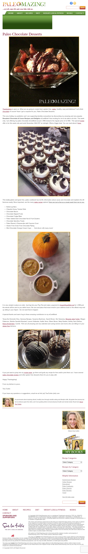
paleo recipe (38, 202)
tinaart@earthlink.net (67, 305)
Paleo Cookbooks (67, 486)
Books (70, 13)
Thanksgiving (7, 109)
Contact (80, 13)
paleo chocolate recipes (11, 375)
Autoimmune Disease (69, 480)
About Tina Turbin (73, 431)
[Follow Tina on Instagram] (74, 4)
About (20, 13)
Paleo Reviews (67, 490)
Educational (66, 484)
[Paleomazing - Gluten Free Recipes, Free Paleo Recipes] (24, 6)
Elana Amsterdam (9, 324)
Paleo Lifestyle (67, 488)
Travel (64, 493)
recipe (82, 121)
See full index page (68, 497)
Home (11, 13)
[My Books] (73, 453)
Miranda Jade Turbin (73, 319)
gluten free (6, 326)
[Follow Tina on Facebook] (71, 4)
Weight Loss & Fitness (53, 13)
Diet (38, 13)
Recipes (29, 13)
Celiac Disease (67, 482)
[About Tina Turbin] (73, 428)
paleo (54, 109)
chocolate (6, 111)
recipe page (28, 372)
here (79, 123)
